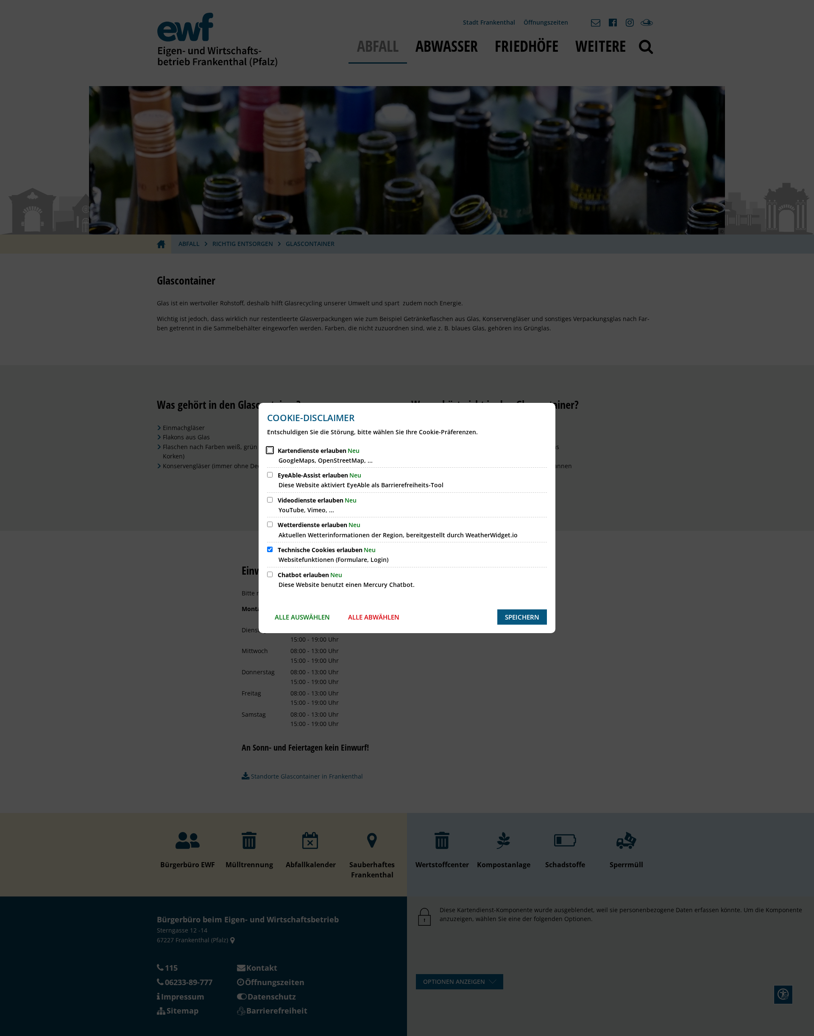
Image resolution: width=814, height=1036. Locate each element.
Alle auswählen (302, 617)
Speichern (522, 617)
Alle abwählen (373, 617)
